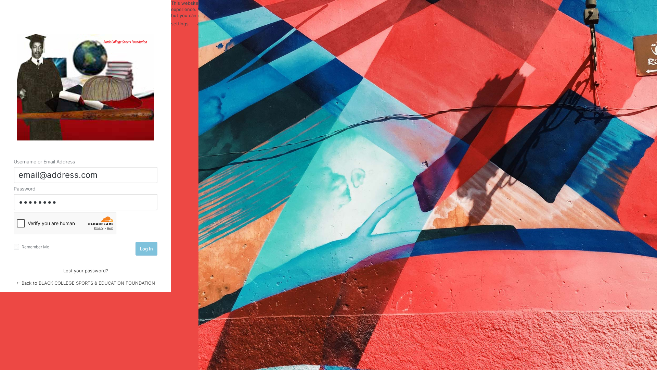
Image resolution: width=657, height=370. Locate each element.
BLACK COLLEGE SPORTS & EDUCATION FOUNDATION (85, 87)
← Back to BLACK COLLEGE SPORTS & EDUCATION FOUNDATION (85, 283)
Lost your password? (85, 270)
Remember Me (35, 246)
